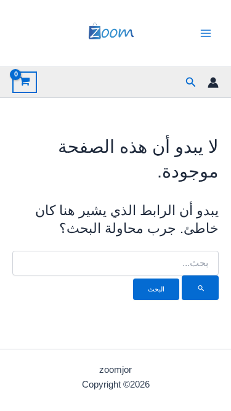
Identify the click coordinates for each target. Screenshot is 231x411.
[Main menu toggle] (206, 33)
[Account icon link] (213, 82)
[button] (189, 83)
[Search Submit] (200, 287)
